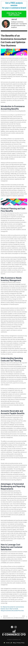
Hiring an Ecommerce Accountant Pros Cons (12, 610)
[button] (14, 14)
